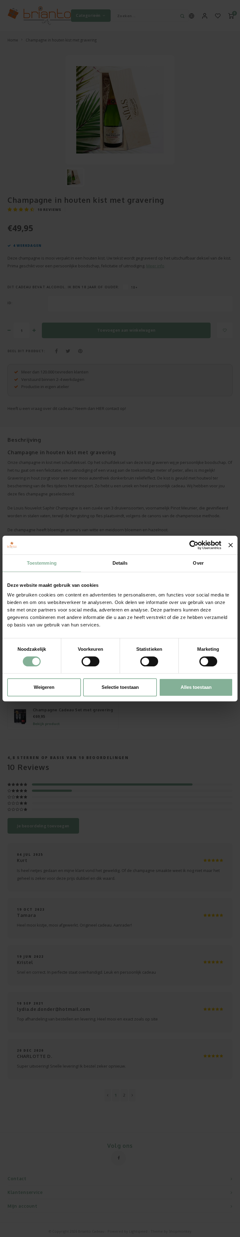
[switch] (90, 661)
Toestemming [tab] (42, 563)
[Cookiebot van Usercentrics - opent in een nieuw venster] (194, 545)
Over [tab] (198, 563)
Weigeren (44, 687)
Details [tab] (120, 563)
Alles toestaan (196, 687)
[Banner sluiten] (230, 545)
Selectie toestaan (120, 687)
